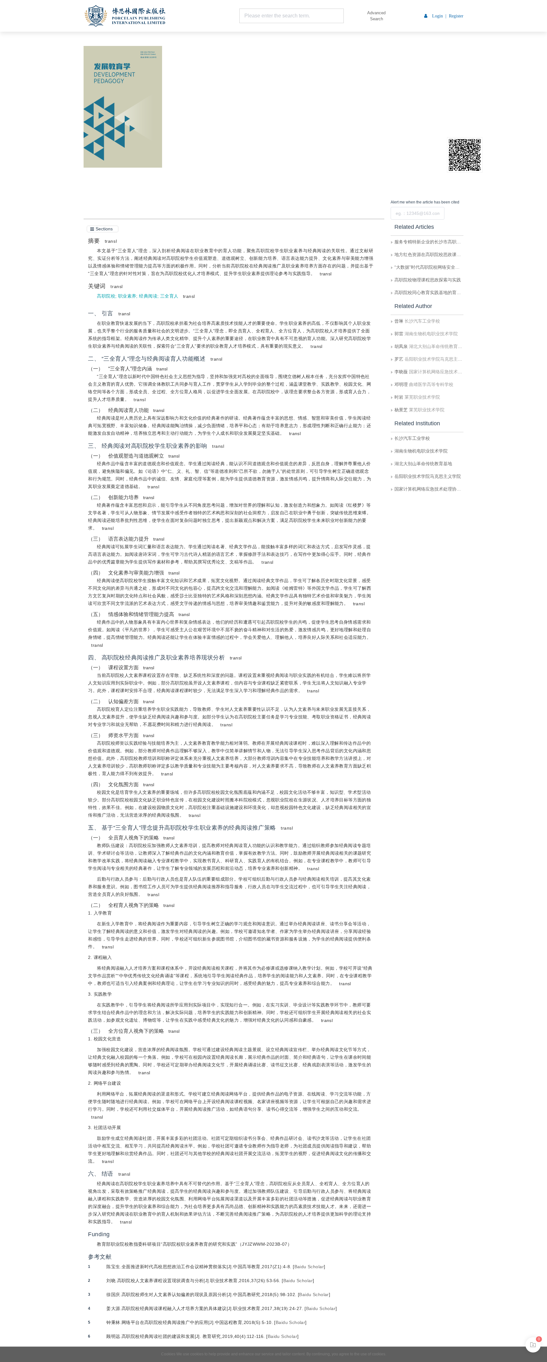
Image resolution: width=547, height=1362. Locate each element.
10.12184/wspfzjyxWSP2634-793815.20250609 (242, 102)
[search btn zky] (353, 16)
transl (111, 241)
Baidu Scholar (309, 1266)
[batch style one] (533, 1345)
